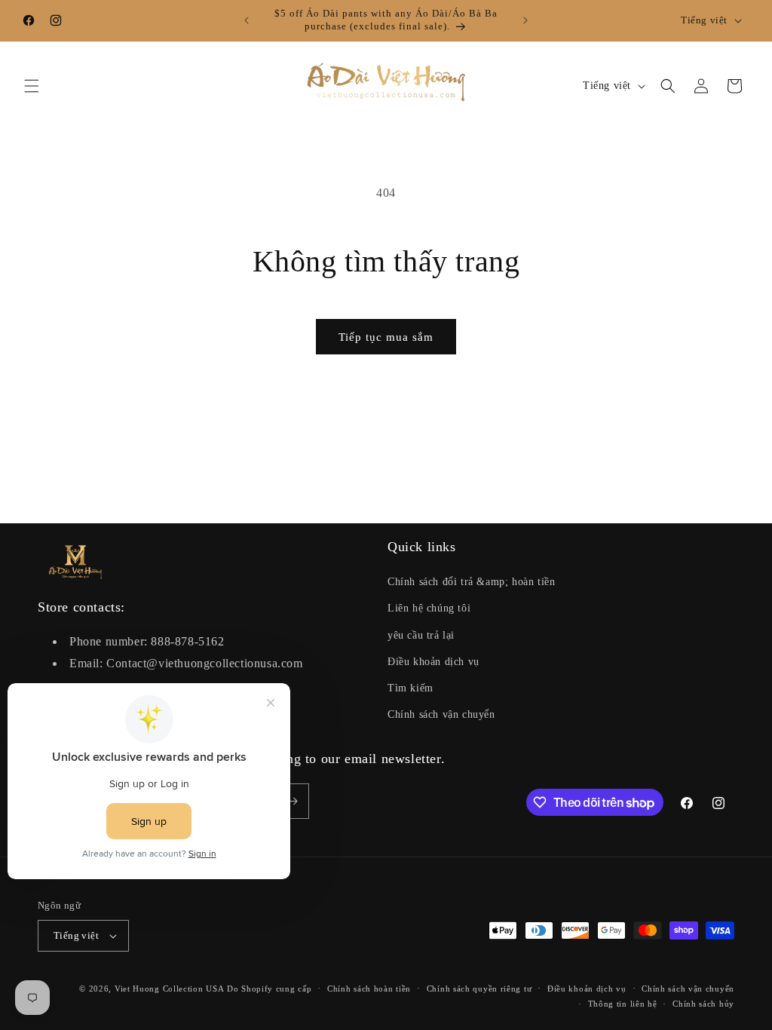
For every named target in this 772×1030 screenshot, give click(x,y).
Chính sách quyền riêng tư (479, 988)
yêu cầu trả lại (421, 635)
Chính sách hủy (703, 1003)
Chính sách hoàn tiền (369, 988)
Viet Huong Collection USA (170, 988)
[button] (31, 86)
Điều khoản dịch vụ (433, 661)
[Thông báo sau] (525, 20)
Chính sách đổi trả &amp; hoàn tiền (471, 581)
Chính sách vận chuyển (441, 714)
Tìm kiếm (410, 688)
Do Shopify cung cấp (269, 988)
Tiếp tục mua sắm (386, 337)
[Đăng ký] (291, 801)
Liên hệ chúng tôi (429, 608)
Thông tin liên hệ (622, 1003)
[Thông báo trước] (246, 20)
